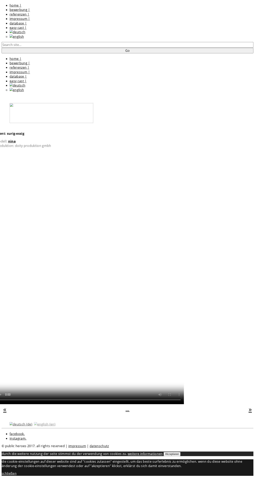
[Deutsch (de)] (21, 424)
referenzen (19, 14)
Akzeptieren (172, 454)
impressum (20, 19)
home (15, 5)
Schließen (9, 473)
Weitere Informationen (145, 454)
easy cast (18, 27)
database (18, 23)
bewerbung (20, 10)
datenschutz (99, 446)
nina (12, 141)
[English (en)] (44, 424)
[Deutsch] (17, 32)
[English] (17, 36)
